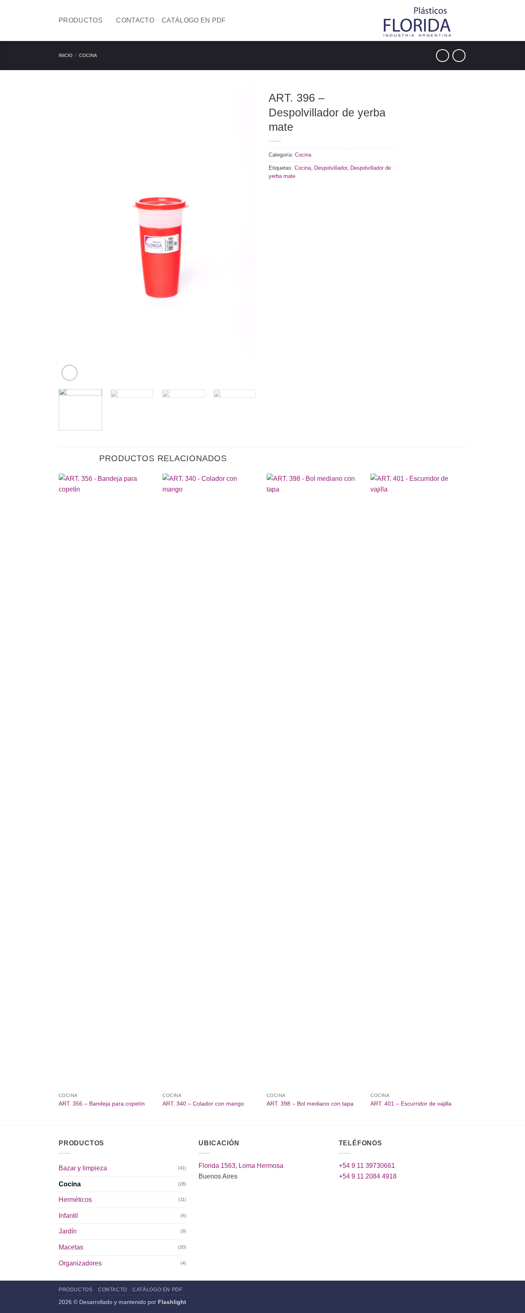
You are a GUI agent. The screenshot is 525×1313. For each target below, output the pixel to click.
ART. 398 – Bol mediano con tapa (310, 1103)
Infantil (68, 1215)
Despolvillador (330, 168)
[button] (70, 373)
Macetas (71, 1247)
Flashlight (172, 1302)
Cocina (88, 55)
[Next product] (442, 55)
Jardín (68, 1231)
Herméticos (75, 1199)
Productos (81, 20)
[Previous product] (458, 55)
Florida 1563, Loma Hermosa (241, 1165)
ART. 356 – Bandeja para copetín (102, 1103)
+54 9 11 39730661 (367, 1165)
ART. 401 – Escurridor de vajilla (411, 1103)
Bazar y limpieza (83, 1168)
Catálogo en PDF (194, 20)
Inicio (66, 55)
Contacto (135, 20)
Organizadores (80, 1263)
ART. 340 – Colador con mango (203, 1103)
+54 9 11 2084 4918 (368, 1176)
